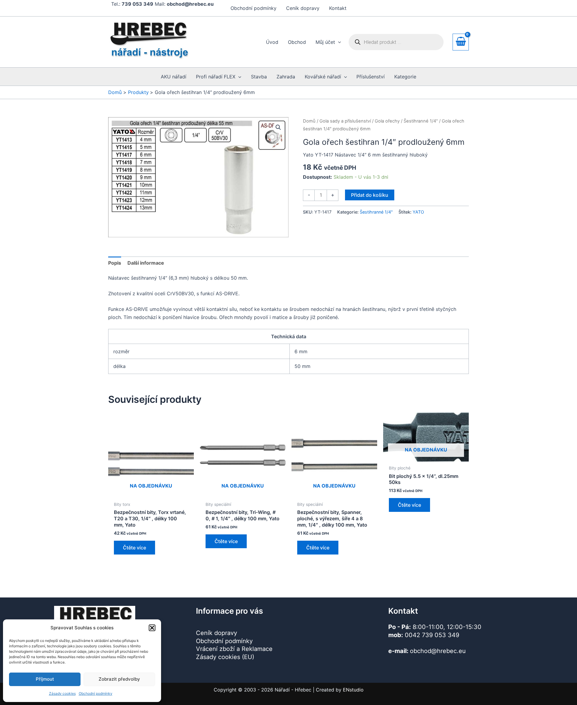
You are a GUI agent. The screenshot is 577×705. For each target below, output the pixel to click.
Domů (309, 121)
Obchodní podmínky (95, 693)
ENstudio (353, 690)
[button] (152, 628)
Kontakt (338, 8)
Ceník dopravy (302, 8)
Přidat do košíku (369, 195)
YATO (418, 211)
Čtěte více (134, 548)
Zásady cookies (62, 693)
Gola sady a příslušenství (345, 121)
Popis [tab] (114, 263)
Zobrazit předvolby (119, 679)
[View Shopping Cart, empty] (461, 42)
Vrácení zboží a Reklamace (234, 648)
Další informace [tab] (145, 263)
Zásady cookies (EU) (225, 657)
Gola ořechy (387, 121)
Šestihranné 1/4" (421, 121)
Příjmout (45, 679)
